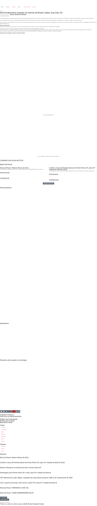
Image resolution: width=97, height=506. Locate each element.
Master (2, 450)
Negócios (3, 441)
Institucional (4, 173)
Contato (33, 6)
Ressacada (3, 434)
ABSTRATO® (7, 502)
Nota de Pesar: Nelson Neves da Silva (14, 457)
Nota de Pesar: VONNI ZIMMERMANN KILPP (17, 493)
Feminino (1, 11)
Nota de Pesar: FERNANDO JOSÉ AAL (14, 488)
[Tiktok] (9, 411)
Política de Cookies (7, 421)
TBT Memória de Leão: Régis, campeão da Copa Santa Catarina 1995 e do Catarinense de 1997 (36, 478)
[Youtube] (14, 411)
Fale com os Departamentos (11, 416)
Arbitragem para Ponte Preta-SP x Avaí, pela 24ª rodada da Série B (25, 473)
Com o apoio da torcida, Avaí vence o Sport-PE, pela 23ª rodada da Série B (28, 483)
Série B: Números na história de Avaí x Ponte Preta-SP (20, 468)
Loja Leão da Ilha (27, 6)
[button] (0, 162)
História (2, 431)
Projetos (2, 438)
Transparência (3, 429)
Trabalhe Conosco (7, 415)
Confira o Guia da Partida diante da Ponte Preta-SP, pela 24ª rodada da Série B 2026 (32, 463)
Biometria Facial (6, 422)
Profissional (53, 174)
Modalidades (3, 436)
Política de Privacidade (8, 419)
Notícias (13, 6)
